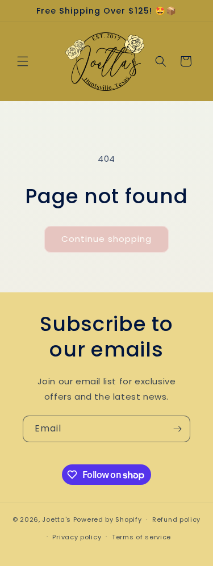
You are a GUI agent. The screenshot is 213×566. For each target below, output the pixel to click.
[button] (22, 61)
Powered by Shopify (107, 519)
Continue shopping (106, 239)
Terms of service (141, 537)
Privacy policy (76, 537)
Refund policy (176, 519)
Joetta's (56, 519)
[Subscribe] (177, 429)
